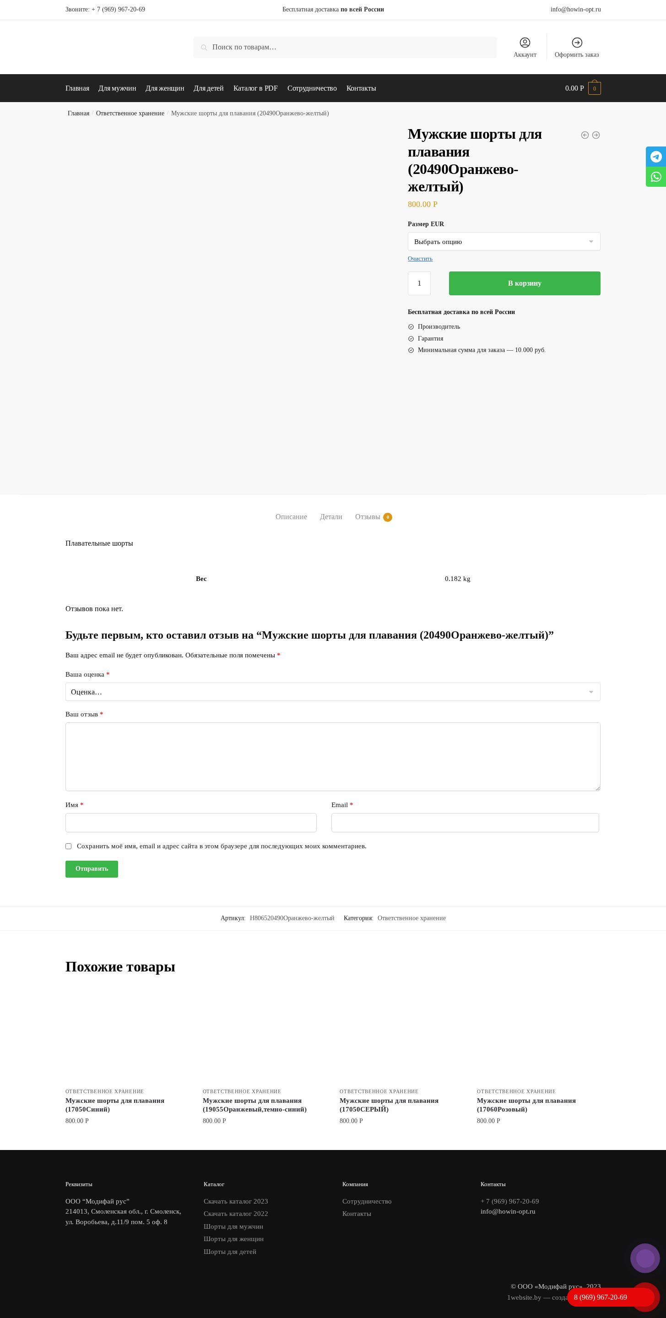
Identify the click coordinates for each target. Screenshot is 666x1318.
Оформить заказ (577, 54)
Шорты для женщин (234, 1238)
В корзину (524, 283)
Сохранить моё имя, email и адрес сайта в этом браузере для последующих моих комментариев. (222, 846)
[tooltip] (656, 156)
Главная (78, 113)
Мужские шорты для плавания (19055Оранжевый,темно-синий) (255, 1105)
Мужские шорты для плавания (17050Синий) (114, 1105)
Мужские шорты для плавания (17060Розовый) (526, 1105)
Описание (291, 517)
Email (342, 804)
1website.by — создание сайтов (554, 1297)
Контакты (356, 1213)
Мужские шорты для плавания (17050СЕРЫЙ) (389, 1105)
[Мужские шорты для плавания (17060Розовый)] (539, 1036)
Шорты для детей (230, 1251)
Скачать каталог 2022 (236, 1213)
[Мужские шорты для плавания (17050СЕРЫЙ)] (401, 1036)
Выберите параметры (127, 1139)
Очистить (420, 258)
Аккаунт (525, 54)
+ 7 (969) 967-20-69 (118, 9)
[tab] (291, 509)
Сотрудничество (367, 1201)
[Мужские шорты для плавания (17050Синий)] (127, 1036)
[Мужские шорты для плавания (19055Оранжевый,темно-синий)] (264, 1036)
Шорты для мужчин (233, 1226)
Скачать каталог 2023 (236, 1201)
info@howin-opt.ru (576, 9)
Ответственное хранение (130, 113)
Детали (331, 517)
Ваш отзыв (84, 714)
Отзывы (367, 517)
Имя (74, 804)
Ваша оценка (87, 674)
